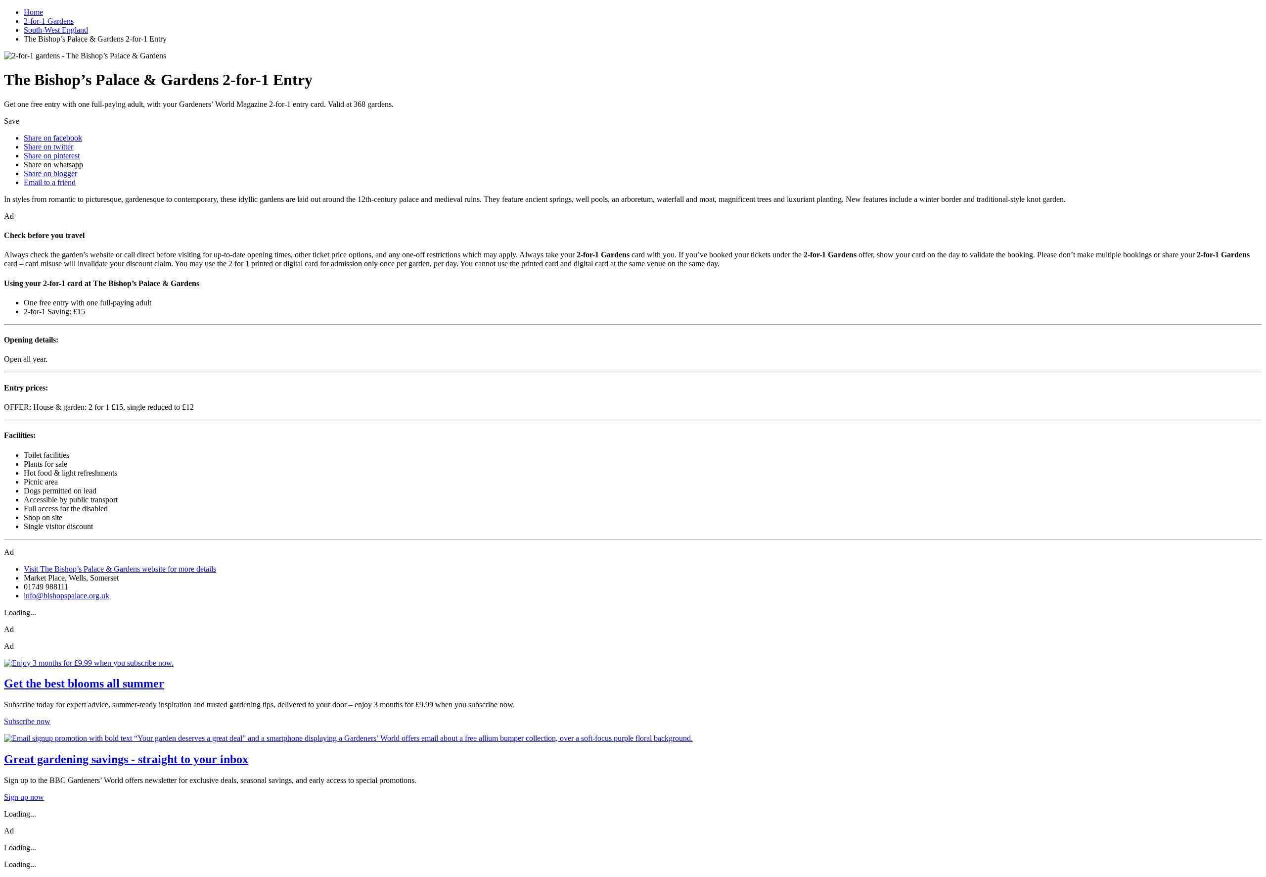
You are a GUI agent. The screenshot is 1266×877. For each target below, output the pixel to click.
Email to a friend (50, 182)
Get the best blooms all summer (84, 683)
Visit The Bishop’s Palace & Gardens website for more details (120, 569)
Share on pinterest (52, 155)
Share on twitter (48, 147)
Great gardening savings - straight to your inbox (126, 759)
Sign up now (24, 797)
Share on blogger (50, 173)
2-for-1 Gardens (49, 21)
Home (33, 12)
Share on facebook (53, 138)
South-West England (56, 30)
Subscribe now (27, 721)
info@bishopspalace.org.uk (66, 595)
